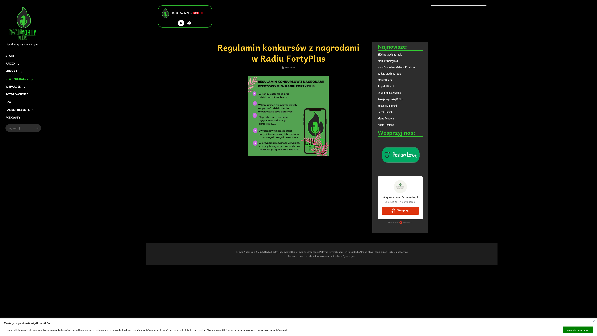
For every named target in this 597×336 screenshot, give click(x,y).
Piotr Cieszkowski (398, 252)
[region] (298, 327)
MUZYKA (11, 71)
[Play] (181, 23)
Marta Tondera (386, 118)
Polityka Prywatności (331, 252)
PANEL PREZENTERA (19, 109)
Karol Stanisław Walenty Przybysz (396, 67)
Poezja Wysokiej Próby (390, 99)
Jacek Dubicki (385, 112)
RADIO (10, 63)
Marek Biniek (385, 80)
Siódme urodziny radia (390, 54)
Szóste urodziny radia (389, 73)
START (9, 55)
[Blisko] (594, 321)
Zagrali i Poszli (386, 86)
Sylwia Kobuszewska (389, 92)
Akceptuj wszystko (578, 330)
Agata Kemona (386, 124)
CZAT (9, 102)
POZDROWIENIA (16, 94)
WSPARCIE (13, 86)
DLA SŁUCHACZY (16, 79)
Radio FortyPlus (273, 252)
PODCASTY (12, 117)
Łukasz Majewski (387, 105)
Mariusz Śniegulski (388, 61)
